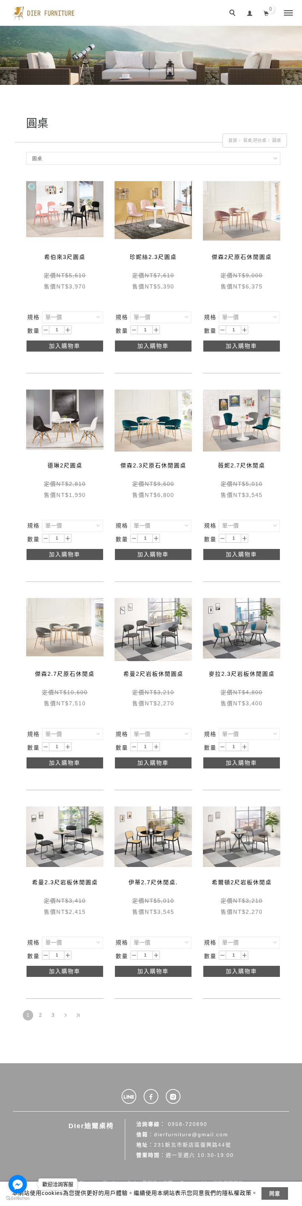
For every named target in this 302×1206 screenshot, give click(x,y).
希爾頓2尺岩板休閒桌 (242, 882)
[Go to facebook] (17, 1184)
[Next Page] (65, 1015)
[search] (233, 14)
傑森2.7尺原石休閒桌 (65, 674)
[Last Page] (78, 1015)
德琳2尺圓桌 (65, 465)
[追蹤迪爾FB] (151, 1096)
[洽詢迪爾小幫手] (129, 1096)
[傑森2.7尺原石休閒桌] (64, 626)
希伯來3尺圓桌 (64, 257)
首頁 (232, 140)
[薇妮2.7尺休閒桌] (241, 420)
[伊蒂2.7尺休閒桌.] (153, 836)
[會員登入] (250, 12)
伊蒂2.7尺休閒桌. (153, 882)
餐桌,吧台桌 (254, 140)
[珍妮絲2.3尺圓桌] (153, 210)
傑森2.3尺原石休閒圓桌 (153, 465)
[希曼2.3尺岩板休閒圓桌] (64, 836)
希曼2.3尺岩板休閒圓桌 (65, 882)
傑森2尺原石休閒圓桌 (242, 257)
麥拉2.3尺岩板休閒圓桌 (242, 674)
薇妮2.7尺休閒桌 (241, 465)
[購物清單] (266, 12)
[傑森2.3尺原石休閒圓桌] (153, 420)
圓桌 (276, 140)
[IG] (173, 1096)
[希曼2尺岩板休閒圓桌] (153, 629)
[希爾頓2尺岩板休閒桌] (241, 836)
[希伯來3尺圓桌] (64, 208)
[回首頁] (44, 12)
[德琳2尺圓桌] (64, 419)
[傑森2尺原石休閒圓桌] (241, 210)
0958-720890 (187, 1124)
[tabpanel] (151, 55)
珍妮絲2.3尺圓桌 (153, 257)
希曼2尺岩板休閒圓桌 (153, 674)
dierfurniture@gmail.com (191, 1134)
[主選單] (288, 13)
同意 (274, 1193)
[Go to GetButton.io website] (17, 1198)
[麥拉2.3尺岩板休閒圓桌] (241, 628)
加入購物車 (64, 346)
